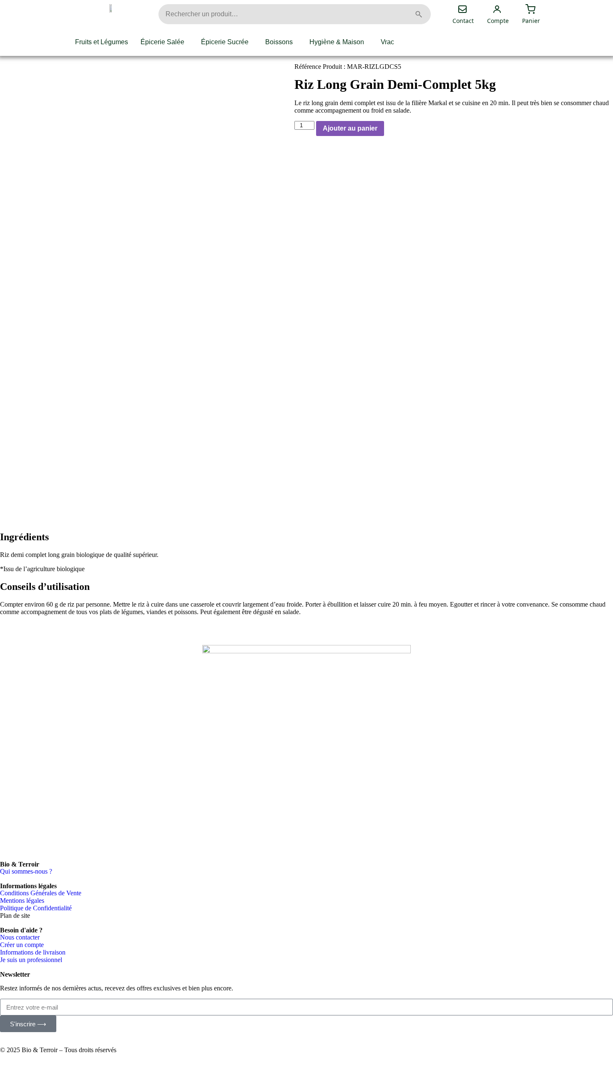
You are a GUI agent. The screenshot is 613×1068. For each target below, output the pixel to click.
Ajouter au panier (350, 128)
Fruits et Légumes (101, 41)
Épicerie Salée (162, 41)
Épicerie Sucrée (225, 41)
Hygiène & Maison (336, 41)
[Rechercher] (419, 14)
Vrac (387, 41)
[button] (164, 42)
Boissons (279, 41)
